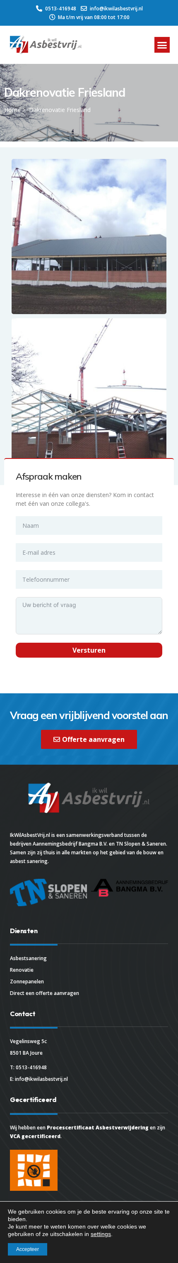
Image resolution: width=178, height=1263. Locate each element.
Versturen (89, 650)
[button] (162, 45)
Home (12, 110)
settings (101, 1234)
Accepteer (27, 1249)
